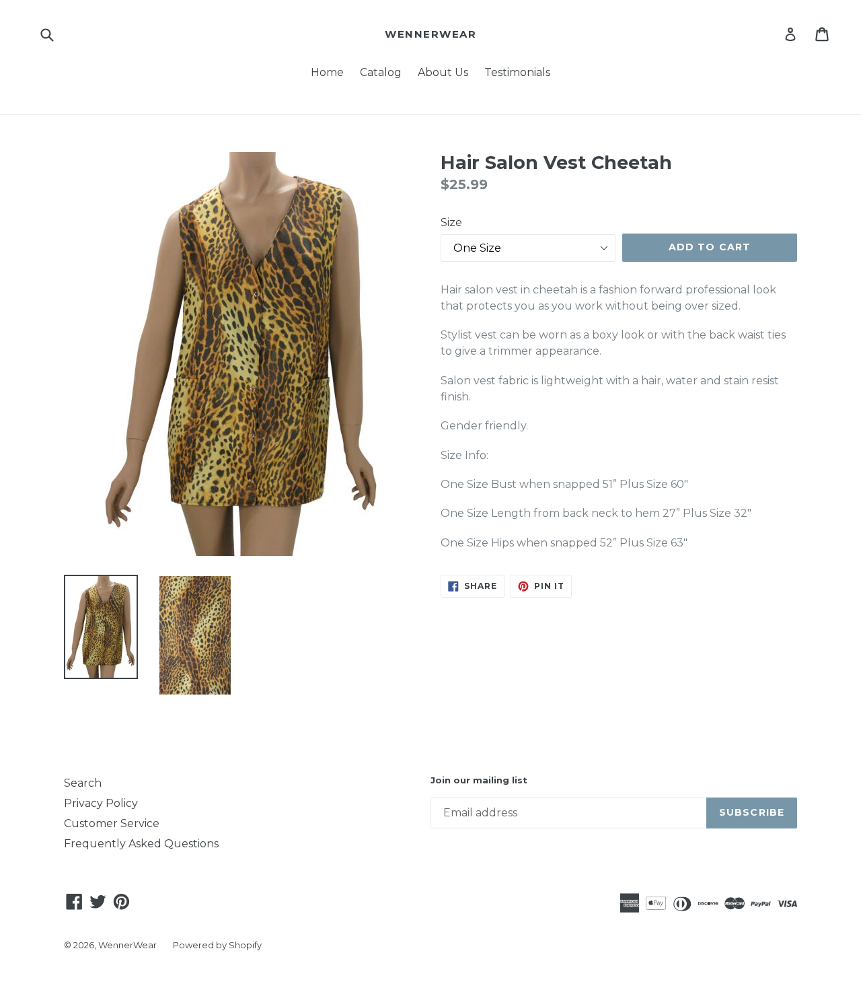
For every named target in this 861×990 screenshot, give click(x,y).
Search (83, 783)
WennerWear (430, 34)
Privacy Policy (101, 803)
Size (451, 222)
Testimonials (517, 72)
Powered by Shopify (217, 945)
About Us (443, 72)
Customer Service (111, 823)
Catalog (381, 72)
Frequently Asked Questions (141, 843)
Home (327, 72)
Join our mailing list (478, 780)
